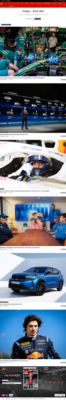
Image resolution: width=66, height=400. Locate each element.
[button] (64, 4)
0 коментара (63, 136)
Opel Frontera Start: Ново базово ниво (11, 304)
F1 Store (3, 0)
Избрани (1, 75)
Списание (11, 6)
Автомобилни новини (4, 132)
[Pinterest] (58, 1)
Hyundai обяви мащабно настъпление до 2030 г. (14, 134)
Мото (32, 3)
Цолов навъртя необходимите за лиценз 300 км (14, 360)
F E (22, 3)
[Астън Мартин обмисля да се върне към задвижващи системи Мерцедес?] (33, 51)
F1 (9, 3)
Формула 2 (2, 358)
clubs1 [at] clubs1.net (10, 373)
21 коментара (63, 192)
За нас (3, 398)
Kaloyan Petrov (3, 79)
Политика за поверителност (25, 398)
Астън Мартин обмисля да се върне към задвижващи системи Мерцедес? (22, 77)
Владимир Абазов (4, 136)
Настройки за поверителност (39, 398)
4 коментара (63, 249)
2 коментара (63, 79)
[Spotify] (60, 1)
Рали (27, 3)
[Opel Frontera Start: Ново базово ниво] (33, 278)
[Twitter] (62, 1)
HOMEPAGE (38, 18)
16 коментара (63, 362)
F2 (13, 3)
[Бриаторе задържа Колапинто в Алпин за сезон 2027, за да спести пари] (33, 221)
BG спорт (39, 3)
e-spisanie (8, 0)
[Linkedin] (56, 1)
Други (54, 3)
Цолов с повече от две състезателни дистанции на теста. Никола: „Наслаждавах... (25, 191)
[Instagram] (54, 1)
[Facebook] (52, 1)
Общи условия (15, 398)
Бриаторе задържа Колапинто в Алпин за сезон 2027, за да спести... (20, 247)
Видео (59, 3)
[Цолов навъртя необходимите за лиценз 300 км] (33, 334)
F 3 (17, 3)
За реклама (8, 398)
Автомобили (47, 3)
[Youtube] (64, 1)
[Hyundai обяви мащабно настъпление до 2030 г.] (33, 108)
